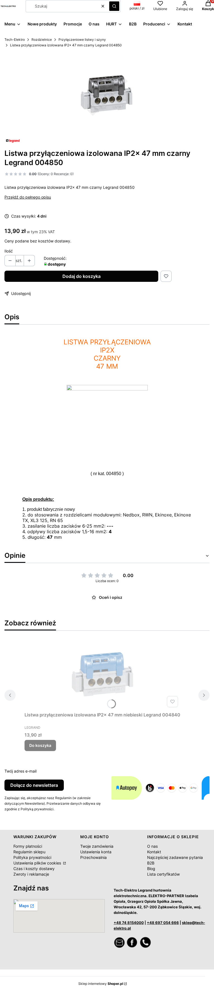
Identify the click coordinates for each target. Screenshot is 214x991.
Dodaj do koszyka (81, 276)
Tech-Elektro (14, 39)
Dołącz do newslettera (34, 785)
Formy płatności (27, 846)
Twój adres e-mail (20, 771)
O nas (152, 846)
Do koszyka (40, 745)
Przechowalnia (93, 857)
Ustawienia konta (95, 851)
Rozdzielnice (41, 39)
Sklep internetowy (100, 984)
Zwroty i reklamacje (31, 874)
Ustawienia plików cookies (37, 863)
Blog (151, 868)
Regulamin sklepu (29, 851)
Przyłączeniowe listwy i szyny (82, 39)
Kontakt (154, 851)
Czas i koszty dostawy (34, 868)
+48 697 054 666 (163, 922)
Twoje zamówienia (96, 846)
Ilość (8, 251)
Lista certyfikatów (163, 874)
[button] (114, 6)
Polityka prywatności (32, 857)
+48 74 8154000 (129, 922)
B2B (150, 863)
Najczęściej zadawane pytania (175, 857)
